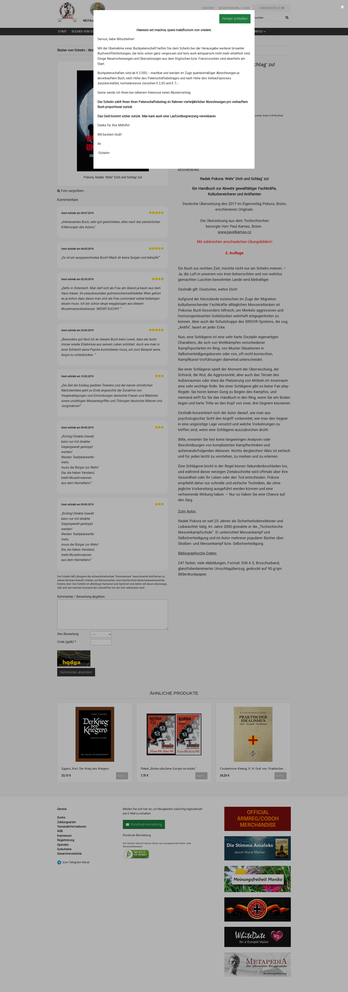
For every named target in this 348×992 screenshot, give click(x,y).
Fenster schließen (235, 18)
